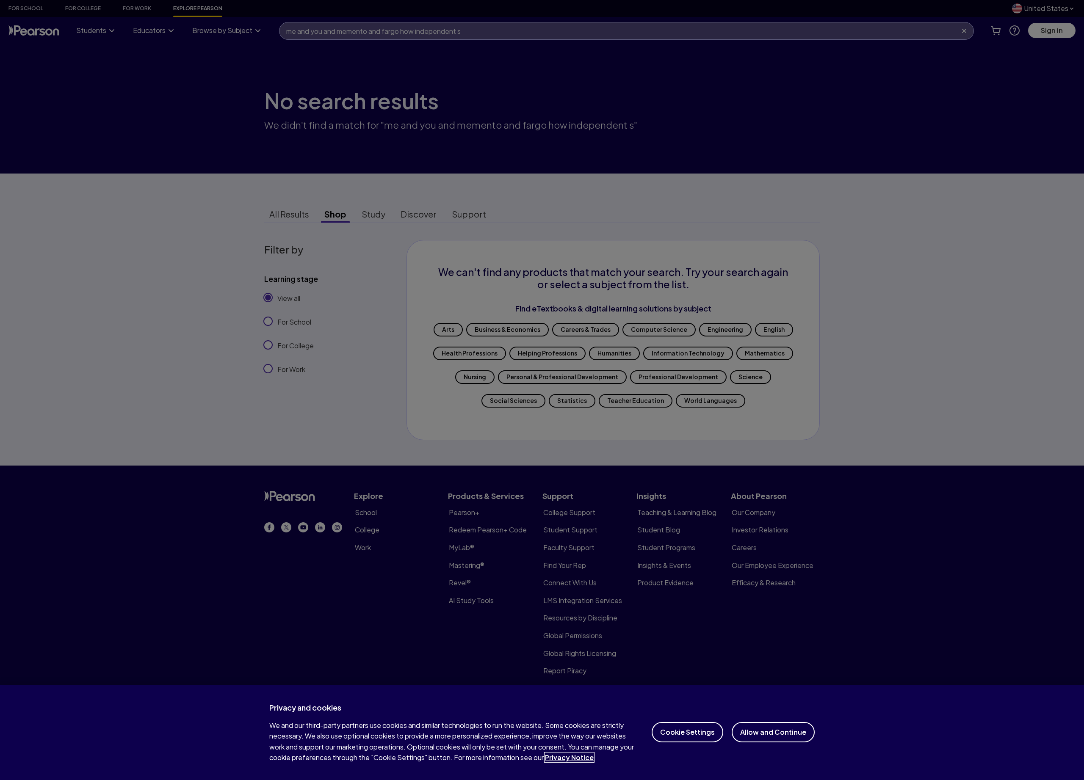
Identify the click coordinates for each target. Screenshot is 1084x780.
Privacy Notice (569, 757)
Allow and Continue (773, 732)
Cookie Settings (687, 732)
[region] (542, 732)
